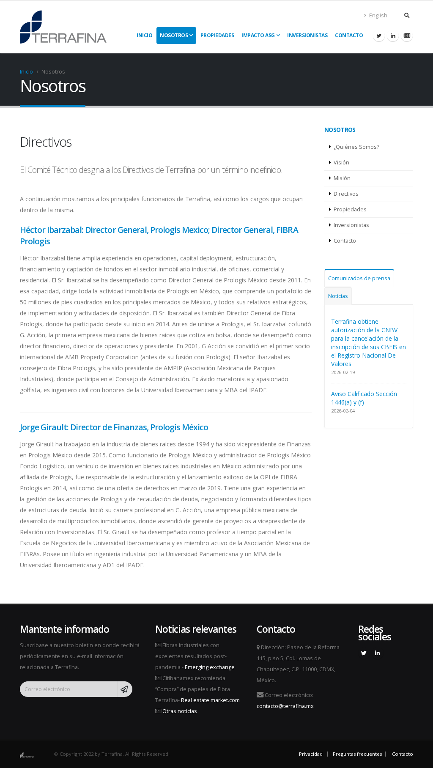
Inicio (144, 35)
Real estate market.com (210, 700)
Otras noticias (179, 711)
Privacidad (311, 754)
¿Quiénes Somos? (356, 146)
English (377, 15)
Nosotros (174, 35)
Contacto (349, 35)
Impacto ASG (258, 35)
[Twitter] (379, 35)
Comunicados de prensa (359, 278)
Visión (341, 162)
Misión (342, 178)
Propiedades (217, 35)
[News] (407, 35)
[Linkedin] (393, 35)
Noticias (338, 296)
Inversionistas (307, 35)
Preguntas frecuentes (357, 754)
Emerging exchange (210, 667)
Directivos (346, 193)
